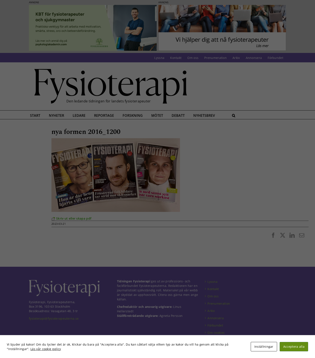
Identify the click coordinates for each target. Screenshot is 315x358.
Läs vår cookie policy (45, 349)
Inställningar (263, 347)
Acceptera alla (293, 347)
